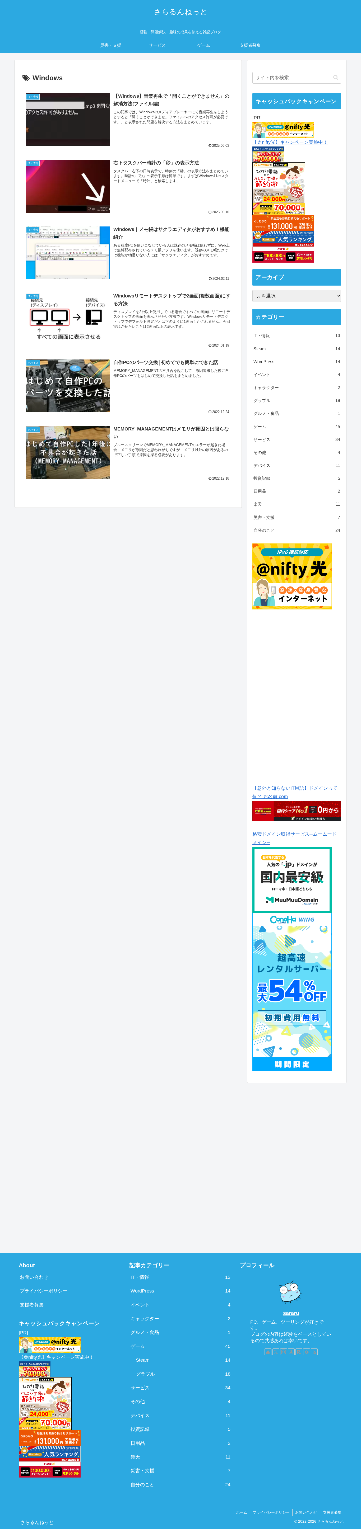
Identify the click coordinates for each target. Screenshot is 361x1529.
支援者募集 (32, 1305)
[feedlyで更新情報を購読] (306, 1351)
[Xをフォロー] (275, 1351)
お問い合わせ (34, 1277)
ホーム (241, 1512)
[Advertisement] (297, 695)
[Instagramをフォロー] (283, 1351)
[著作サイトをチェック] (268, 1351)
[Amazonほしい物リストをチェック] (291, 1351)
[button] (335, 77)
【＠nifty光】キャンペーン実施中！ (290, 142)
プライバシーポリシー (43, 1291)
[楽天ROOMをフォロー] (298, 1351)
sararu (291, 1313)
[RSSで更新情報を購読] (314, 1351)
